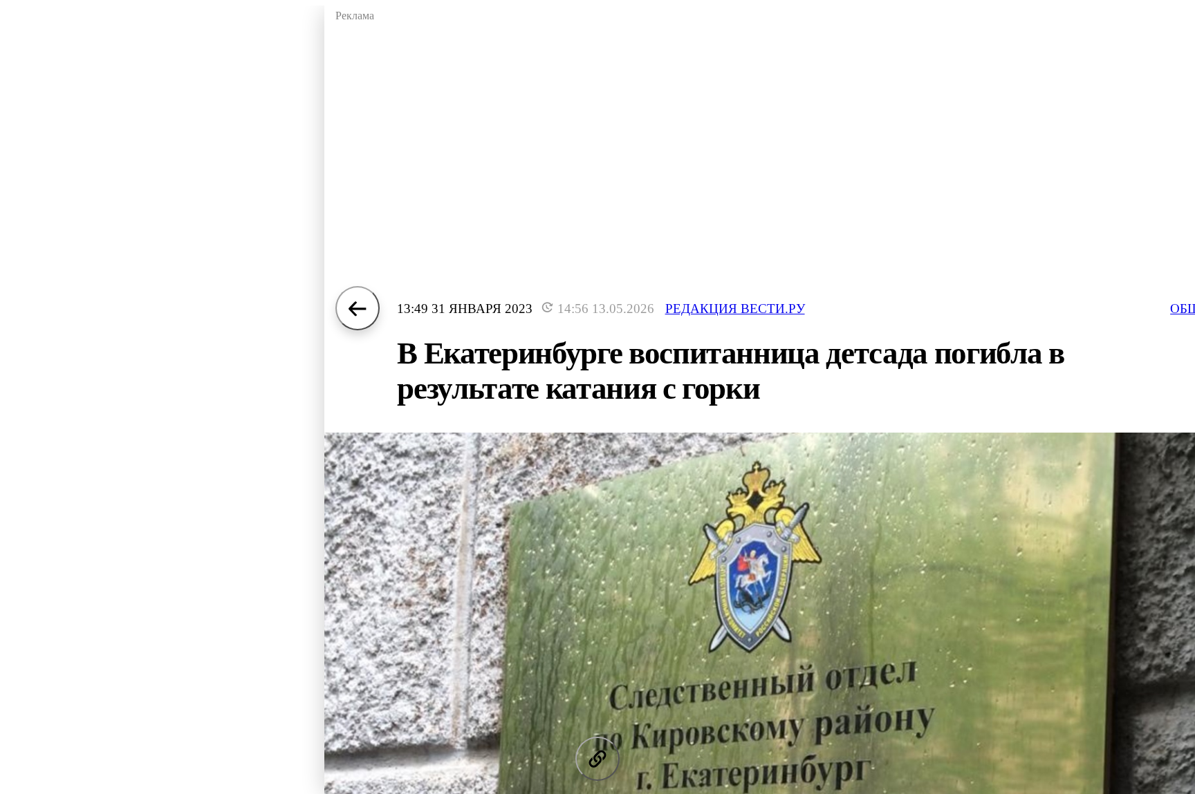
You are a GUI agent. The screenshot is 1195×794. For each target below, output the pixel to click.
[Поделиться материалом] (597, 759)
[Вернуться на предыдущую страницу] (357, 308)
